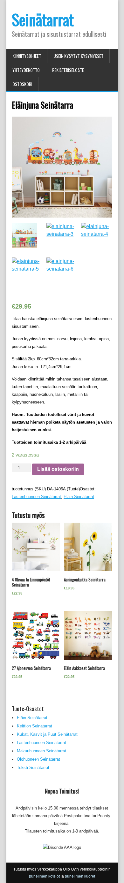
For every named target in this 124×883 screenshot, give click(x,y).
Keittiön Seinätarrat (34, 726)
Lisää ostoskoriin (58, 469)
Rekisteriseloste (68, 69)
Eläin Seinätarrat (79, 496)
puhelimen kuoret (80, 876)
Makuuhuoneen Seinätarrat (41, 751)
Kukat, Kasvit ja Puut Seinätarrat (47, 734)
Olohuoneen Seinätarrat (38, 759)
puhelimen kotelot (44, 876)
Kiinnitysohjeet (26, 55)
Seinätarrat (43, 19)
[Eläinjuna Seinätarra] (62, 159)
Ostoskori (22, 84)
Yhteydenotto (26, 69)
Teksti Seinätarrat (33, 767)
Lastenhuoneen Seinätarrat (36, 496)
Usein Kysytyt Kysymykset (78, 55)
